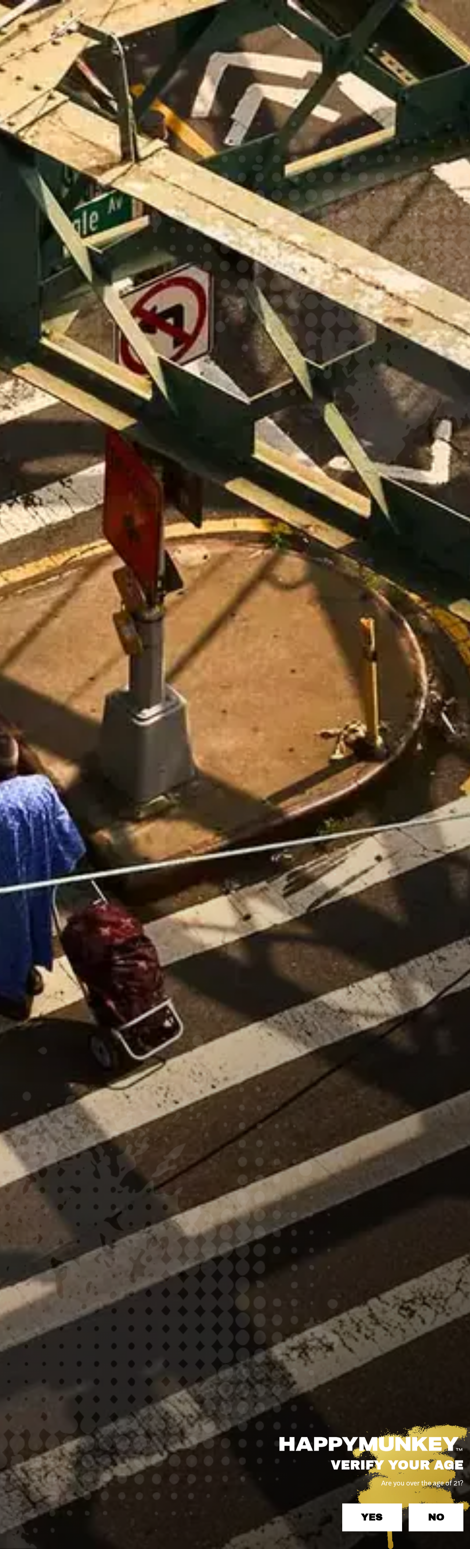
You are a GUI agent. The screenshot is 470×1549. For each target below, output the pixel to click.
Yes (372, 1517)
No (436, 1517)
